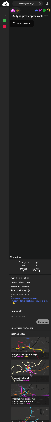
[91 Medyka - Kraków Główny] (4, 27)
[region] (30, 139)
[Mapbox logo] (15, 257)
